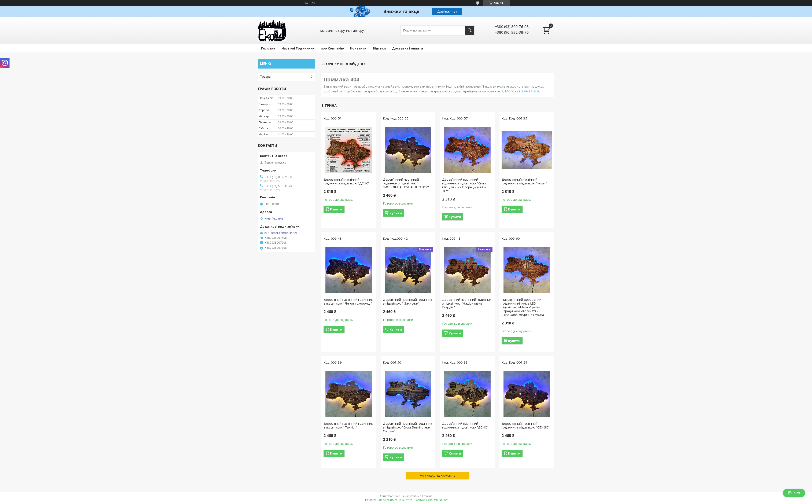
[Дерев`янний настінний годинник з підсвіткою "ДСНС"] (349, 150)
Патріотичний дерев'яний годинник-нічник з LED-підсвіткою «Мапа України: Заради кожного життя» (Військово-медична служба (523, 307)
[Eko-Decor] (272, 30)
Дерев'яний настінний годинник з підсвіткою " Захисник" (407, 301)
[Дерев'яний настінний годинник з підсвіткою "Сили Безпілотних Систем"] (408, 394)
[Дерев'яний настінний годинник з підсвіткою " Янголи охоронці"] (349, 270)
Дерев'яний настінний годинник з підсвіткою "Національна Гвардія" (466, 303)
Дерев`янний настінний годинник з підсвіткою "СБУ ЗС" (525, 425)
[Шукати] (469, 30)
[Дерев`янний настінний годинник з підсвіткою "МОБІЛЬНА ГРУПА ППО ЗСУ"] (408, 150)
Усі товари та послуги (436, 476)
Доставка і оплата (407, 48)
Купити (336, 209)
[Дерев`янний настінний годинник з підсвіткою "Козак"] (527, 150)
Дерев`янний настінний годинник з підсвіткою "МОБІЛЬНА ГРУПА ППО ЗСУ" (406, 183)
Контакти (358, 48)
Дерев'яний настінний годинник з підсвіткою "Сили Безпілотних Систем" (407, 427)
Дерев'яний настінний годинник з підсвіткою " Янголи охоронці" (348, 301)
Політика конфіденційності (431, 500)
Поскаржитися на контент (395, 500)
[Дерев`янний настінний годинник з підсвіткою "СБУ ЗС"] (527, 394)
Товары (265, 76)
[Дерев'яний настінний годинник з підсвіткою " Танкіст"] (349, 394)
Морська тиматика (522, 91)
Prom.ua (427, 496)
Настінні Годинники (297, 48)
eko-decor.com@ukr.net (280, 233)
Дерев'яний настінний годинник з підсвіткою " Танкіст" (348, 425)
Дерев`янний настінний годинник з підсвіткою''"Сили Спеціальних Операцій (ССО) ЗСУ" (464, 185)
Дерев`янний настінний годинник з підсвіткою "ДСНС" (346, 181)
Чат (797, 493)
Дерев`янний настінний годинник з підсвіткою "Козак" (524, 181)
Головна (268, 48)
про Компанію (332, 48)
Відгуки (379, 48)
